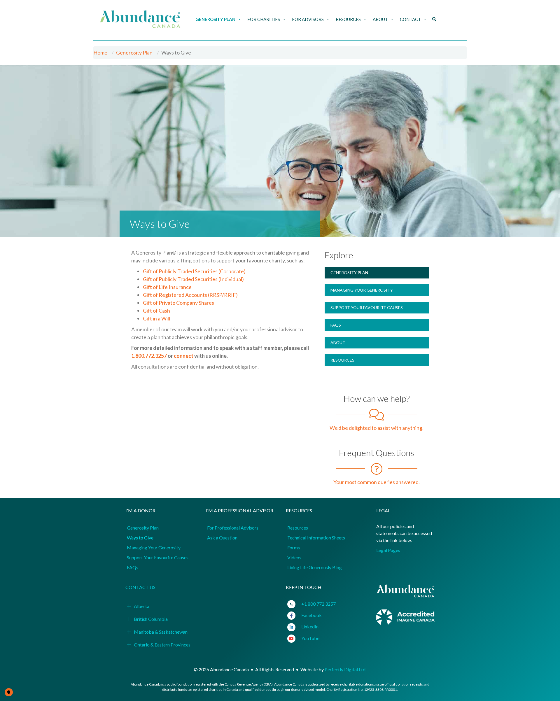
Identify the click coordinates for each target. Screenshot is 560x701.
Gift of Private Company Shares (178, 302)
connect (183, 356)
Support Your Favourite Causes (366, 307)
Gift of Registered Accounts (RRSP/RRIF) (190, 295)
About (380, 19)
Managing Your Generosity (361, 290)
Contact (410, 19)
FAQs (335, 325)
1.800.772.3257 (149, 356)
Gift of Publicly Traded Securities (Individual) (193, 279)
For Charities (263, 19)
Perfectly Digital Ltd (345, 669)
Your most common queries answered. (376, 482)
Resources (348, 19)
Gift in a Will (156, 318)
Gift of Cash (156, 310)
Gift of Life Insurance (167, 287)
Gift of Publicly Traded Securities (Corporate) (194, 271)
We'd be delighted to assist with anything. (377, 428)
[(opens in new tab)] (405, 616)
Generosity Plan (215, 19)
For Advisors (308, 19)
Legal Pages (388, 550)
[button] (434, 19)
